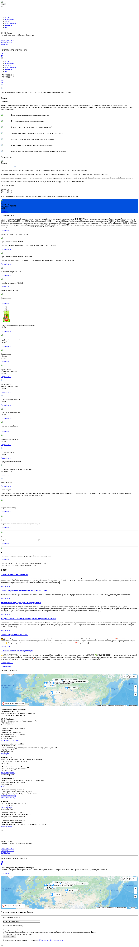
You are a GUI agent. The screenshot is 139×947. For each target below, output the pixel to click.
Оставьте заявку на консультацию (17, 651)
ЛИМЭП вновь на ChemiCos (14, 574)
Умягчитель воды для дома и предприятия (21, 603)
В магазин (4, 212)
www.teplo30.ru (6, 807)
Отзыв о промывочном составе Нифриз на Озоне (24, 590)
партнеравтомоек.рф (8, 796)
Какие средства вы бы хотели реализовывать (19, 930)
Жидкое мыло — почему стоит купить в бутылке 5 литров (28, 618)
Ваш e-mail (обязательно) (12, 921)
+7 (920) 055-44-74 (7, 42)
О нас (7, 18)
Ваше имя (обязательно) (11, 917)
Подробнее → (6, 230)
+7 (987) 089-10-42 (7, 40)
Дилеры (8, 21)
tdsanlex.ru (4, 786)
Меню (4, 4)
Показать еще (6, 666)
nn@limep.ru (5, 44)
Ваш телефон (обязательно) (13, 926)
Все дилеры (5, 873)
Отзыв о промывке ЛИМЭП (14, 634)
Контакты (8, 25)
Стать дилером (10, 23)
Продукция (9, 19)
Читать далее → (7, 586)
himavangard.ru (6, 826)
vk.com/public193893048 (9, 740)
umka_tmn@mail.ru (8, 773)
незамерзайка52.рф (8, 798)
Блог (7, 27)
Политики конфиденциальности (51, 940)
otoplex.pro (5, 754)
